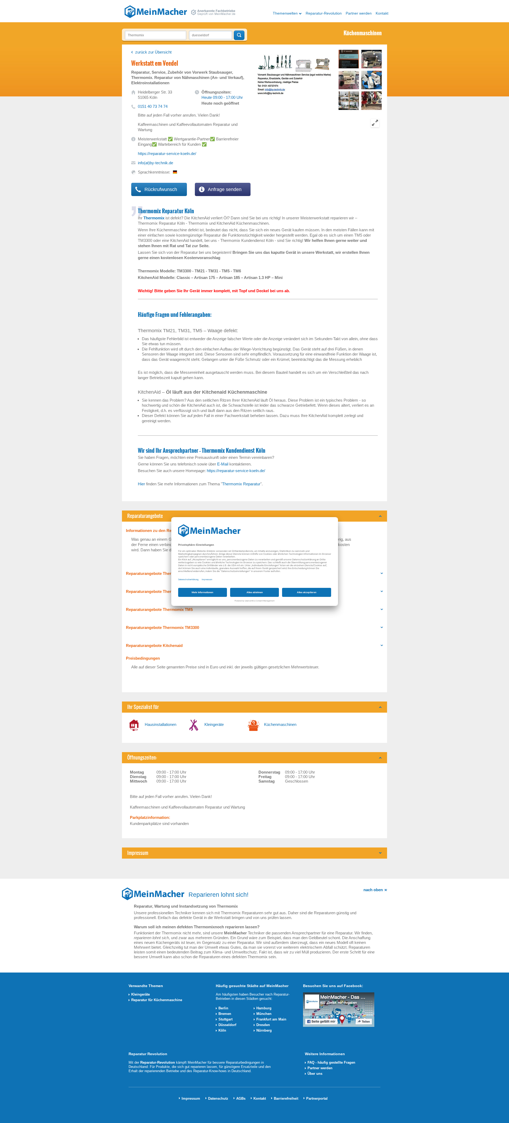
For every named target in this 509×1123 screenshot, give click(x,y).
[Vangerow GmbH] (156, 11)
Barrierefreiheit (286, 1098)
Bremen (224, 1014)
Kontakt (382, 13)
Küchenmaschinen (280, 724)
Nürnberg (264, 1030)
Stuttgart (225, 1019)
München (263, 1014)
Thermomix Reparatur (241, 484)
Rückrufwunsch (160, 189)
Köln (222, 1030)
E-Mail (222, 464)
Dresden (263, 1025)
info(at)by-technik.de (155, 163)
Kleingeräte (214, 724)
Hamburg (263, 1008)
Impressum (191, 1098)
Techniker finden (239, 35)
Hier (141, 484)
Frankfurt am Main (271, 1019)
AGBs (240, 1098)
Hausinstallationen (160, 724)
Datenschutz (218, 1098)
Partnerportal (317, 1098)
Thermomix (153, 218)
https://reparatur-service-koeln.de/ (167, 153)
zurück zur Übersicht (153, 52)
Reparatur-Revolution (324, 13)
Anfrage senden (224, 189)
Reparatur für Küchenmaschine (156, 1000)
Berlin (223, 1008)
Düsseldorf (227, 1025)
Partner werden (359, 13)
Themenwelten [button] (285, 13)
